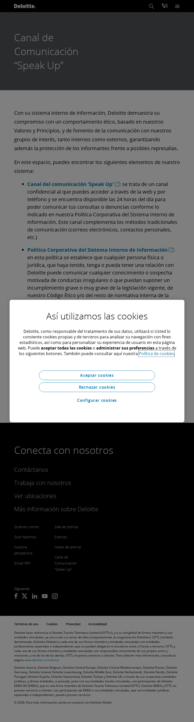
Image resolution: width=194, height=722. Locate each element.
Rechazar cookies (97, 387)
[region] (97, 361)
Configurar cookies (97, 400)
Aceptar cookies (97, 375)
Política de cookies (156, 353)
